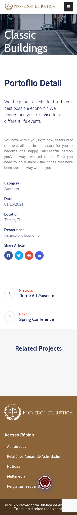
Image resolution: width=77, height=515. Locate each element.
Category (11, 183)
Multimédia (16, 476)
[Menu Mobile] (68, 6)
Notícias (14, 466)
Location (11, 214)
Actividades (16, 446)
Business (11, 188)
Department (14, 230)
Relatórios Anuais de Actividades (34, 456)
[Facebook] (8, 255)
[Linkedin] (39, 255)
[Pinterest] (29, 255)
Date (8, 199)
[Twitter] (19, 255)
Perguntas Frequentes (25, 486)
